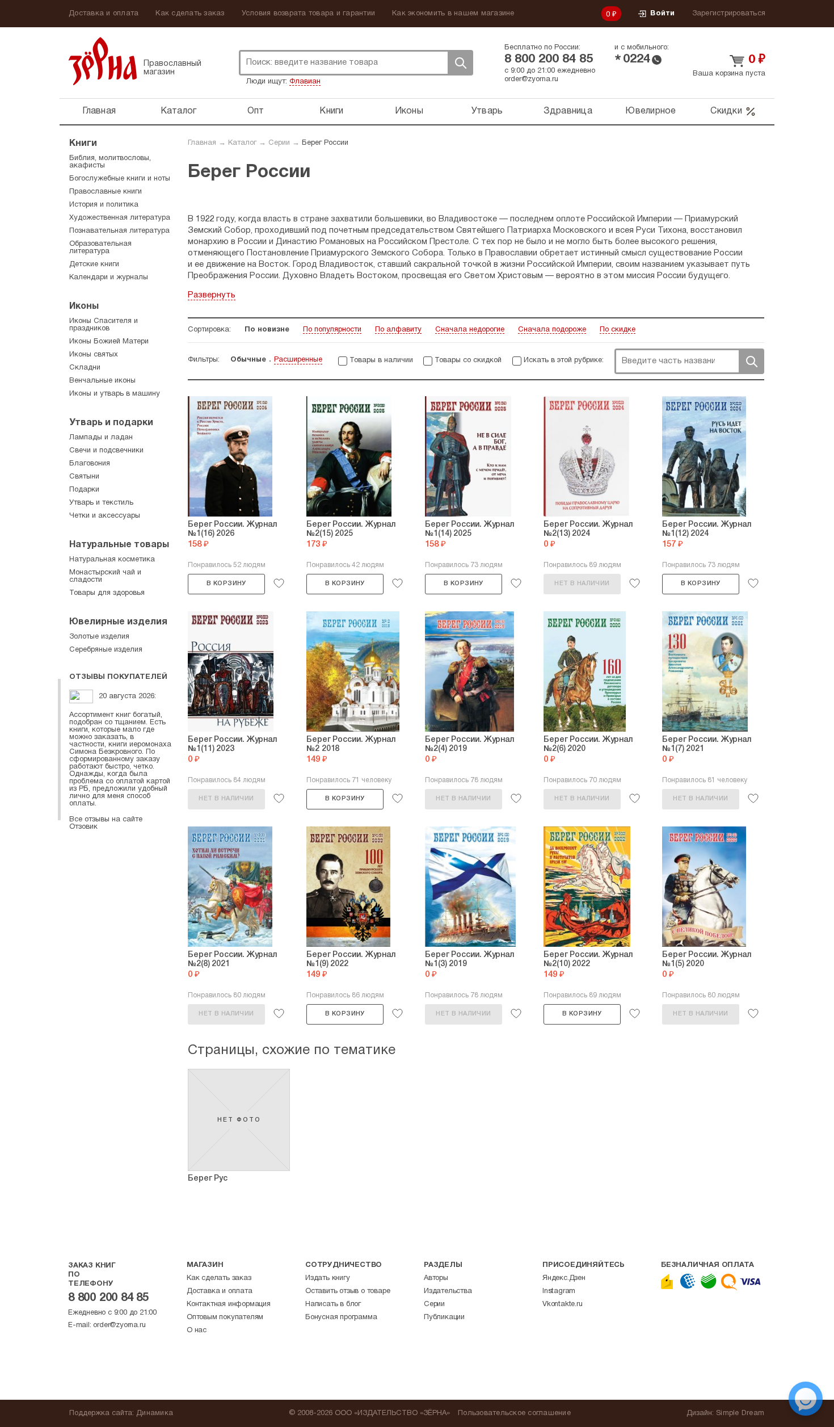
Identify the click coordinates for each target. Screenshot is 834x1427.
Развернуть (211, 295)
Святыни (84, 476)
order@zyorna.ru (531, 79)
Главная (99, 111)
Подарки (84, 489)
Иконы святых (93, 354)
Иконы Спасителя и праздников (103, 325)
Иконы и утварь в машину (114, 394)
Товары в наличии (381, 360)
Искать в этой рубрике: (564, 360)
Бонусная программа (341, 1317)
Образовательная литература (100, 248)
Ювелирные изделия (118, 622)
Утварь (487, 111)
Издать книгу (327, 1278)
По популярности (332, 329)
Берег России (325, 143)
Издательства (448, 1291)
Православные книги (105, 191)
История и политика (103, 205)
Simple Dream (740, 1413)
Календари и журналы (108, 277)
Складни (84, 367)
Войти (662, 13)
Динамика (154, 1413)
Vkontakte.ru (562, 1304)
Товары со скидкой (468, 360)
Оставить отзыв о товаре (347, 1291)
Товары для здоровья (107, 593)
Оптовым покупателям (225, 1317)
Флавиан (305, 81)
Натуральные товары (119, 545)
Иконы (409, 111)
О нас (197, 1330)
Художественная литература (119, 218)
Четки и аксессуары (104, 516)
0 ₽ (611, 14)
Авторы (436, 1278)
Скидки (726, 111)
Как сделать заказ (189, 13)
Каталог (179, 111)
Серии (279, 143)
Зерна (103, 61)
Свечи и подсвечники (106, 450)
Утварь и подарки (111, 423)
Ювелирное (650, 111)
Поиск (460, 62)
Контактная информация (229, 1304)
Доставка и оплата (103, 13)
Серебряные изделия (105, 650)
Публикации (444, 1317)
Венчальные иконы (102, 380)
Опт (255, 111)
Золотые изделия (99, 636)
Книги (331, 111)
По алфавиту (398, 329)
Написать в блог (333, 1304)
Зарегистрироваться (729, 13)
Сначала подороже (552, 329)
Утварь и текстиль (101, 503)
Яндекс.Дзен (564, 1278)
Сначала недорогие (469, 329)
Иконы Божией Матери (109, 341)
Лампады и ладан (101, 437)
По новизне (267, 329)
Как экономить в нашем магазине (453, 13)
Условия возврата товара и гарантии (309, 13)
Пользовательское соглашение (514, 1413)
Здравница (568, 111)
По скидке (617, 329)
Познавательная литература (119, 231)
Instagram (558, 1291)
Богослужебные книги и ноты (119, 178)
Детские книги (94, 264)
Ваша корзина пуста (729, 73)
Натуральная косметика (112, 559)
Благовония (89, 463)
